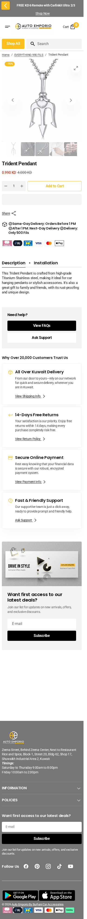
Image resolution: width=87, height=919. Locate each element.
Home (6, 55)
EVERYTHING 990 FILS (28, 55)
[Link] (41, 384)
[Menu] (7, 27)
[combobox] (58, 44)
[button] (42, 199)
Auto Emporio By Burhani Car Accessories (37, 904)
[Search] (30, 44)
